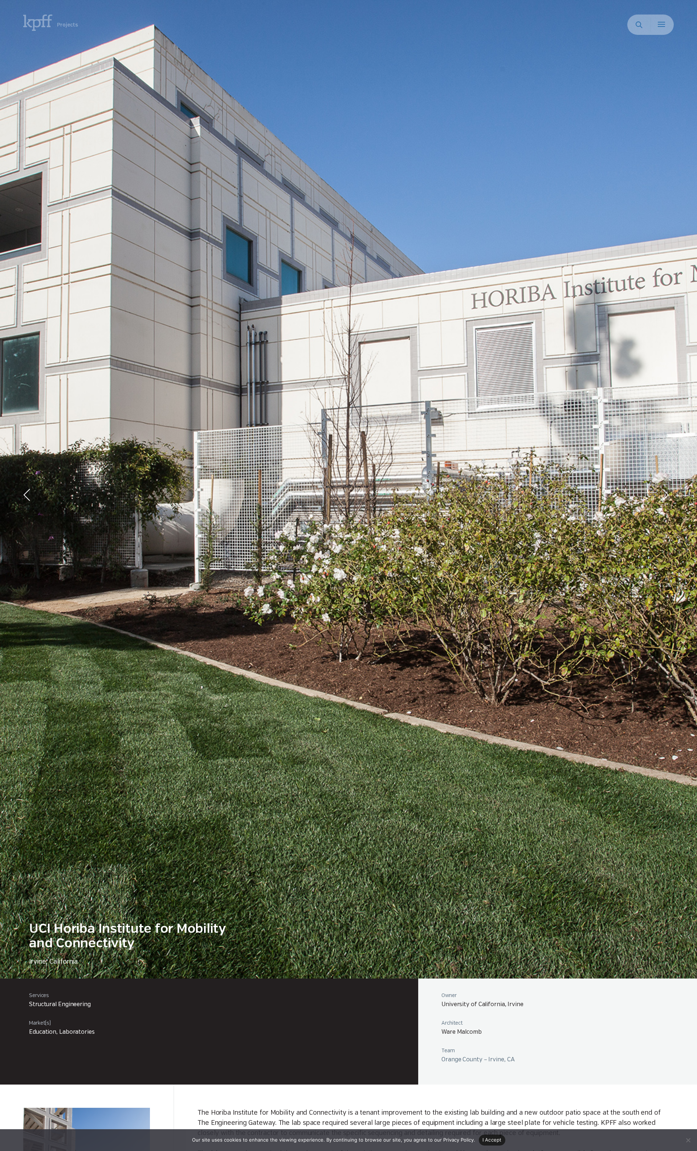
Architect (452, 1023)
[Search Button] (639, 24)
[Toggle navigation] (662, 24)
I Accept (492, 1140)
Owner (449, 995)
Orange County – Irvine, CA (477, 1060)
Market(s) (40, 1023)
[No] (688, 1140)
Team (448, 1050)
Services (39, 995)
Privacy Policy (458, 1140)
